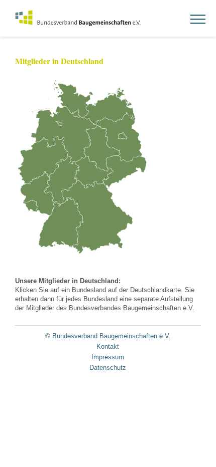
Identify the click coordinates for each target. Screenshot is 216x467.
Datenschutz (107, 367)
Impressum (107, 357)
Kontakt (107, 346)
